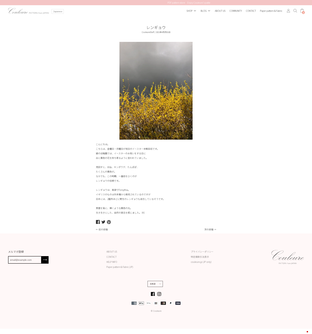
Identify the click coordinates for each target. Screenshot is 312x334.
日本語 (153, 284)
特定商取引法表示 (200, 256)
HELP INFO (111, 261)
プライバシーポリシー (202, 251)
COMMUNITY (235, 11)
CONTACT (251, 11)
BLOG (204, 11)
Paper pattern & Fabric (271, 11)
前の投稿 (103, 229)
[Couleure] (28, 11)
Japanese (57, 11)
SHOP (190, 11)
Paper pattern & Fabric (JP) (119, 267)
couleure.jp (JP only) (201, 261)
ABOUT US (220, 11)
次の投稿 (208, 229)
